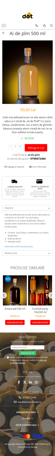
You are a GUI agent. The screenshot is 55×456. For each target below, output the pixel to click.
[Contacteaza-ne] (36, 26)
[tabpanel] (27, 72)
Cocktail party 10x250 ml (40, 310)
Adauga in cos (36, 147)
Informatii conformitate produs (19, 246)
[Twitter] (24, 382)
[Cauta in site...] (51, 26)
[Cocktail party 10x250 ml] (40, 290)
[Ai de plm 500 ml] (27, 72)
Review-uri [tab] (11, 253)
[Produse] (4, 26)
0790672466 (29, 397)
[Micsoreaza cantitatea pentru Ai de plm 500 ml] (11, 146)
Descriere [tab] (9, 207)
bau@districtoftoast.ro (29, 401)
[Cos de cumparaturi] (44, 26)
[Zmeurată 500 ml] (15, 290)
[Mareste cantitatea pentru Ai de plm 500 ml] (20, 146)
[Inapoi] (2, 33)
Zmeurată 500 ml (15, 308)
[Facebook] (19, 382)
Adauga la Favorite (15, 166)
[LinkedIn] (30, 382)
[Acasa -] (27, 15)
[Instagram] (36, 382)
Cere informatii (38, 166)
